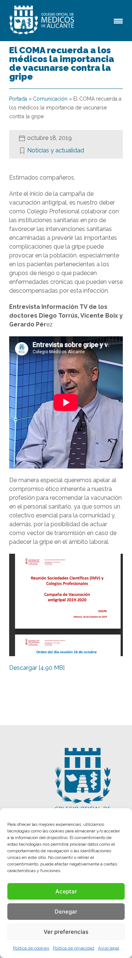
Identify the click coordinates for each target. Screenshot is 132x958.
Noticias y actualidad (55, 150)
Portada (18, 99)
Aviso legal (108, 948)
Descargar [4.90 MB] (37, 667)
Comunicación (50, 99)
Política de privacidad (73, 948)
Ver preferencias (66, 931)
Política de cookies (31, 948)
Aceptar (66, 891)
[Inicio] (43, 21)
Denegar (66, 911)
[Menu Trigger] (118, 20)
